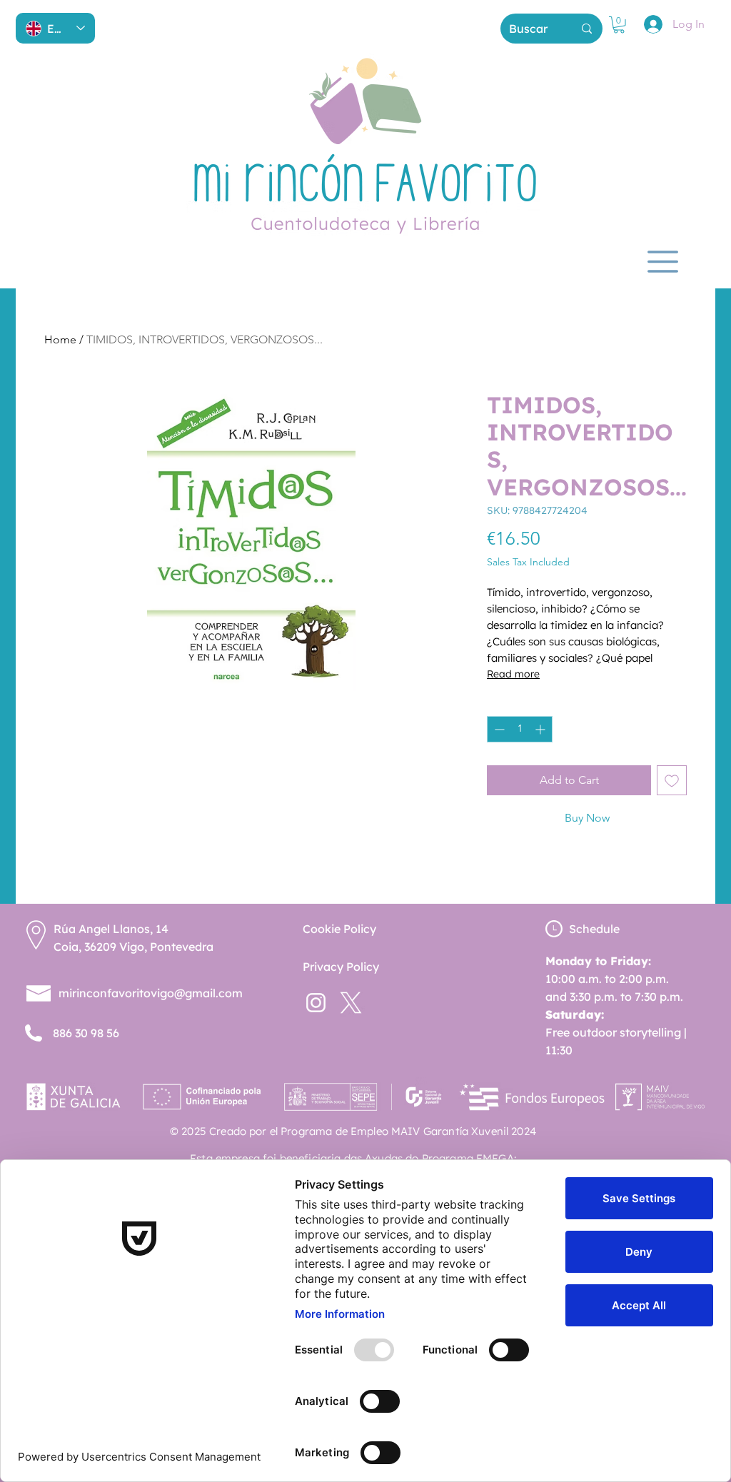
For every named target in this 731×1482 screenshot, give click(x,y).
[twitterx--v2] (351, 1003)
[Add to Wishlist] (672, 780)
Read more (513, 673)
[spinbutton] (520, 729)
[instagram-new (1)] (316, 1003)
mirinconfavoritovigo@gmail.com (151, 993)
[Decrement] (498, 729)
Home (60, 339)
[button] (619, 25)
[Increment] (541, 729)
